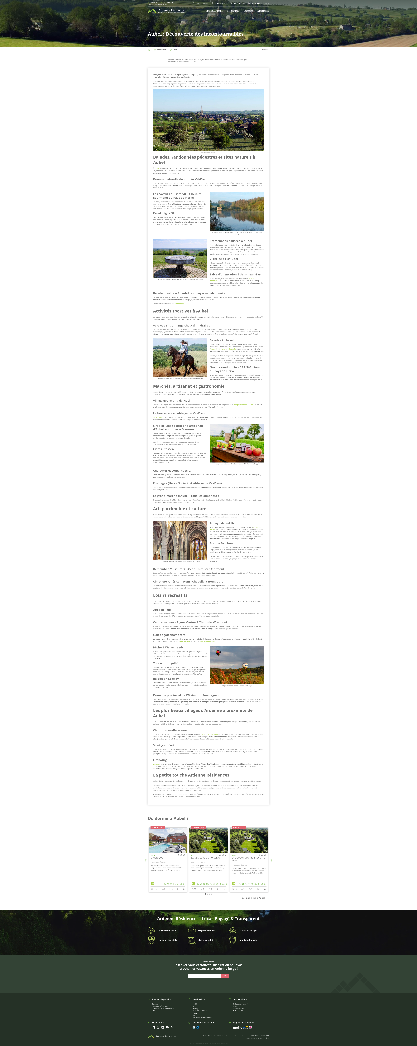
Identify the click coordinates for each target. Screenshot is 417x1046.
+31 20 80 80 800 (168, 2)
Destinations (233, 10)
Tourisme (248, 10)
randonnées (179, 304)
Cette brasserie (158, 417)
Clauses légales (238, 1008)
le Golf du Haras (184, 641)
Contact (155, 1004)
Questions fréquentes (160, 1006)
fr (266, 3)
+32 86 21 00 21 (154, 2)
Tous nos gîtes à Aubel (252, 897)
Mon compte (239, 3)
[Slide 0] (205, 894)
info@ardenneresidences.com (241, 1036)
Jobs (153, 1011)
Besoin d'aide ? (201, 3)
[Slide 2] (209, 894)
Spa (194, 1015)
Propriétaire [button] (219, 3)
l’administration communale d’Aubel (223, 349)
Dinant (195, 1006)
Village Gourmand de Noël (243, 405)
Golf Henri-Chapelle (207, 641)
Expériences (263, 10)
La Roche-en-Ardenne (200, 1011)
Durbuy (195, 1008)
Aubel (157, 168)
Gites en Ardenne (214, 10)
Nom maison (256, 3)
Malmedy (196, 1013)
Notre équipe (238, 1011)
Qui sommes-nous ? (240, 1004)
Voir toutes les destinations (202, 1018)
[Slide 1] (207, 894)
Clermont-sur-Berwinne (209, 734)
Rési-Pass (236, 1006)
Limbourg (156, 764)
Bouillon (196, 1004)
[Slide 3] (211, 894)
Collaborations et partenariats (163, 1008)
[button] (145, 860)
